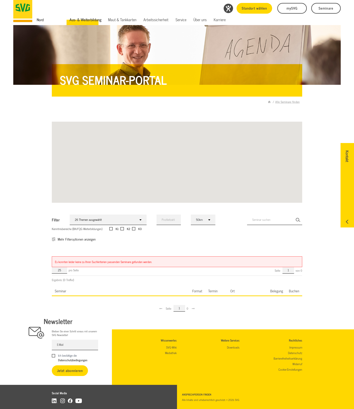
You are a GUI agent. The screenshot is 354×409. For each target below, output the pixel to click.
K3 (140, 229)
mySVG (292, 8)
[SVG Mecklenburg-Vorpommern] (22, 11)
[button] (85, 19)
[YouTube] (78, 400)
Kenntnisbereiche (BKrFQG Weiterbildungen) (77, 229)
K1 (117, 229)
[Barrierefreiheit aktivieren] (228, 8)
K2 (128, 229)
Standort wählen (254, 8)
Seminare (326, 8)
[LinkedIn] (54, 400)
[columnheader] (120, 291)
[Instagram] (62, 400)
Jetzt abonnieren (70, 370)
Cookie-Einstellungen (290, 369)
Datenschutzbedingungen (72, 360)
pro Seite (74, 270)
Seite (278, 270)
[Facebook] (70, 400)
